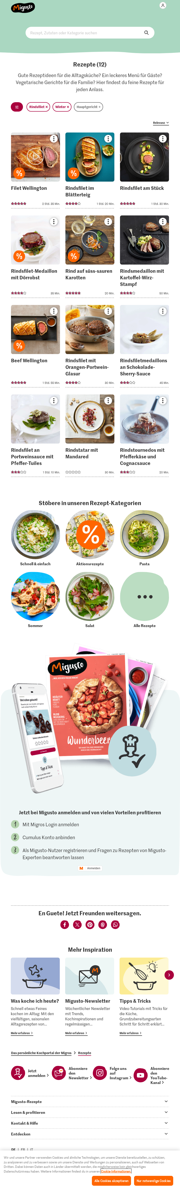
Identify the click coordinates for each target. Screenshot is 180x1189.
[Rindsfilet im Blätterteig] (89, 172)
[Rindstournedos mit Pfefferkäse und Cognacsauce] (144, 437)
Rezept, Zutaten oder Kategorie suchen (90, 33)
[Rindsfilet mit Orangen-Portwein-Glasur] (89, 347)
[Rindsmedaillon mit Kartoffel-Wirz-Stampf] (144, 258)
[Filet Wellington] (35, 172)
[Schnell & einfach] (35, 538)
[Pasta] (144, 538)
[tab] (90, 1101)
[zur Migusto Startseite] (23, 5)
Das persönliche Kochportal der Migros (41, 1052)
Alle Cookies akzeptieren (111, 1180)
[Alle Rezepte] (144, 600)
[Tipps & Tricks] (144, 997)
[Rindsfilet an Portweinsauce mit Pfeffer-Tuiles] (35, 437)
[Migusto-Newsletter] (89, 997)
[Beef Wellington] (35, 347)
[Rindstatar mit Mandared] (89, 437)
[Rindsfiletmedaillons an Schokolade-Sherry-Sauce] (144, 347)
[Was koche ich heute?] (35, 997)
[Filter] (17, 107)
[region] (90, 1169)
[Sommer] (35, 600)
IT (31, 1149)
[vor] (169, 975)
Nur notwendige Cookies (154, 1180)
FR (23, 1149)
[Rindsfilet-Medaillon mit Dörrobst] (35, 258)
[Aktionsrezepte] (89, 538)
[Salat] (89, 600)
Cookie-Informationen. (116, 1171)
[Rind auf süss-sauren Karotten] (89, 258)
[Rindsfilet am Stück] (144, 172)
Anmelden (93, 868)
